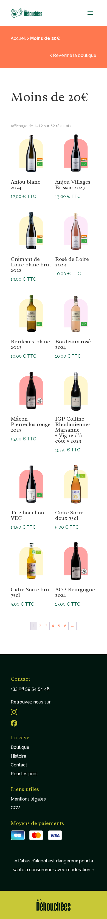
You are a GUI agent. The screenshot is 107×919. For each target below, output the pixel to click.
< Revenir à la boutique (73, 55)
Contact (19, 765)
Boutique (20, 747)
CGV (15, 807)
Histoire (18, 756)
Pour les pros (24, 773)
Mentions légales (28, 799)
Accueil (18, 38)
